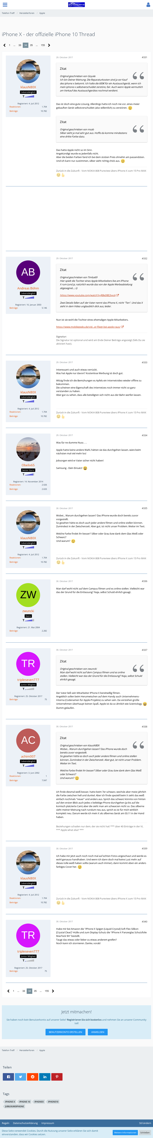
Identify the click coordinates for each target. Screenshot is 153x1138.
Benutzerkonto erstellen (65, 1032)
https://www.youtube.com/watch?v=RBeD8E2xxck (87, 295)
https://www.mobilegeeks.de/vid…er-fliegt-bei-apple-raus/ (88, 326)
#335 (144, 508)
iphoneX (39, 1101)
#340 (144, 921)
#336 (144, 581)
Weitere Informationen (125, 1132)
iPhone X (10, 1101)
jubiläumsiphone (14, 1106)
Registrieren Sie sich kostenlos (84, 1019)
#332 (144, 258)
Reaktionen (15, 106)
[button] (5, 5)
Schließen (145, 1132)
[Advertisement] (76, 218)
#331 (144, 57)
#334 (144, 435)
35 (31, 45)
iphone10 (53, 1101)
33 (19, 45)
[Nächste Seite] (49, 45)
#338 (144, 726)
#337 (144, 650)
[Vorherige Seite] (4, 45)
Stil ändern (145, 1123)
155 (43, 45)
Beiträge (14, 111)
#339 (144, 848)
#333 (144, 362)
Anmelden (97, 1032)
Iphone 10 (24, 1101)
